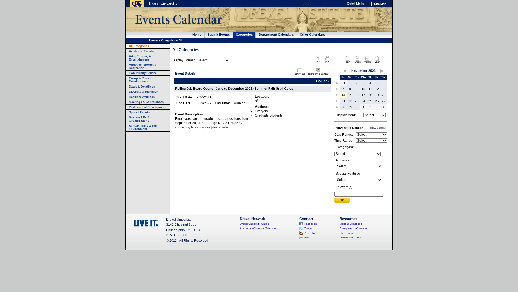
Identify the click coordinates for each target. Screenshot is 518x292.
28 (343, 107)
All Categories (139, 46)
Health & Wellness (142, 96)
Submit (342, 200)
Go (338, 3)
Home (197, 34)
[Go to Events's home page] (178, 26)
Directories (346, 232)
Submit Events (218, 34)
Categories (244, 34)
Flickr (307, 237)
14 (343, 95)
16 (357, 95)
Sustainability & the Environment (143, 127)
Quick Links (355, 3)
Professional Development (147, 107)
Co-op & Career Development (140, 80)
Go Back (322, 81)
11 (370, 89)
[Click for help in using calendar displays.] (317, 63)
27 (384, 101)
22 (350, 101)
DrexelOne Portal (350, 237)
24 (363, 101)
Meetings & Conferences (146, 102)
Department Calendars (276, 34)
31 (343, 83)
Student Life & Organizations (139, 119)
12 (377, 89)
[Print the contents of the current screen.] (327, 63)
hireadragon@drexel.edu (209, 127)
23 (357, 101)
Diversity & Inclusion (143, 91)
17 (363, 95)
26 (377, 101)
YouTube (310, 232)
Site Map (380, 3)
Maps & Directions (351, 223)
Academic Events (141, 51)
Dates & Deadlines (142, 86)
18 (370, 95)
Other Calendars (312, 34)
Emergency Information (354, 228)
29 (350, 107)
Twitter (308, 228)
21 (343, 101)
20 (384, 95)
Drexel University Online (254, 223)
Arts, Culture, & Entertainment (140, 58)
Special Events (139, 112)
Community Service (143, 73)
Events (153, 40)
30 (357, 107)
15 (350, 95)
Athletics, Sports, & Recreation (142, 66)
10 (363, 89)
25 (370, 101)
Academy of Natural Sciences (258, 228)
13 (384, 89)
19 (377, 95)
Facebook (310, 223)
